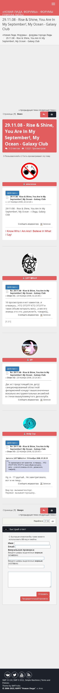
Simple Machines (32, 680)
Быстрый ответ (18, 529)
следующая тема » (47, 110)
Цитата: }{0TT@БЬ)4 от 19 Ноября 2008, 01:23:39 (27, 458)
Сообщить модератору (28, 224)
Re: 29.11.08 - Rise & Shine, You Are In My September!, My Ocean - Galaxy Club (29, 291)
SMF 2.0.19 (7, 680)
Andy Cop (31, 433)
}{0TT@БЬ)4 (31, 278)
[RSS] (29, 675)
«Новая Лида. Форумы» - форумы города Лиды (27, 13)
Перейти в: (38, 521)
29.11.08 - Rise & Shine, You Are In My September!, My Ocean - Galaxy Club (28, 197)
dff (31, 360)
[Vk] (7, 675)
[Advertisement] (29, 78)
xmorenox (31, 184)
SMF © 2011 (19, 680)
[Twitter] (14, 675)
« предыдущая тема (28, 110)
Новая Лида (28, 688)
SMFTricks (16, 685)
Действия (11, 193)
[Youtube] (22, 675)
